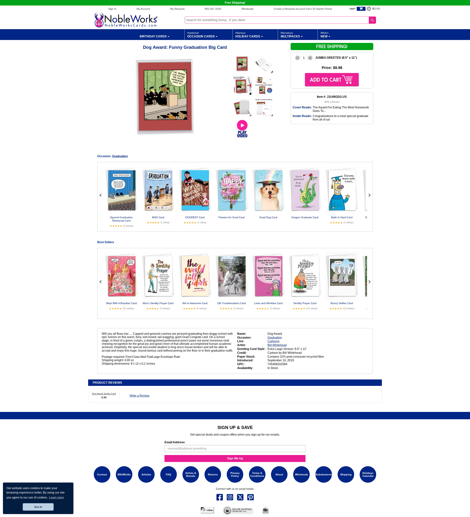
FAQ (168, 474)
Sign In (112, 8)
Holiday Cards (247, 34)
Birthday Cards (153, 36)
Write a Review (331, 102)
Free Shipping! (235, 2)
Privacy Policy (235, 474)
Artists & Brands (190, 474)
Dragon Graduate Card (305, 217)
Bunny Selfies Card (342, 303)
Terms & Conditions (257, 474)
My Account (143, 8)
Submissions (323, 474)
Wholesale (247, 8)
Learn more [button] (56, 497)
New (324, 34)
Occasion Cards (201, 34)
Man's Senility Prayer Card (158, 303)
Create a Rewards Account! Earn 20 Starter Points (303, 8)
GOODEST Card (195, 217)
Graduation (120, 156)
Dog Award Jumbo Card (104, 393)
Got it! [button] (38, 506)
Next (368, 195)
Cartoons (273, 341)
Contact (102, 474)
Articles (146, 474)
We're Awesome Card (194, 303)
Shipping (346, 474)
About (279, 474)
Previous (102, 195)
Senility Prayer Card (305, 303)
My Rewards (177, 8)
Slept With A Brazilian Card (121, 303)
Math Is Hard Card (341, 217)
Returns (213, 474)
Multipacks (290, 34)
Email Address (174, 442)
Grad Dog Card (268, 217)
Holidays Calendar (368, 474)
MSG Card (158, 217)
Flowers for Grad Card (231, 217)
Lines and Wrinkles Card (268, 303)
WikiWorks (124, 474)
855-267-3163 (213, 8)
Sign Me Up (235, 458)
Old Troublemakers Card (231, 303)
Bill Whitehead (277, 345)
